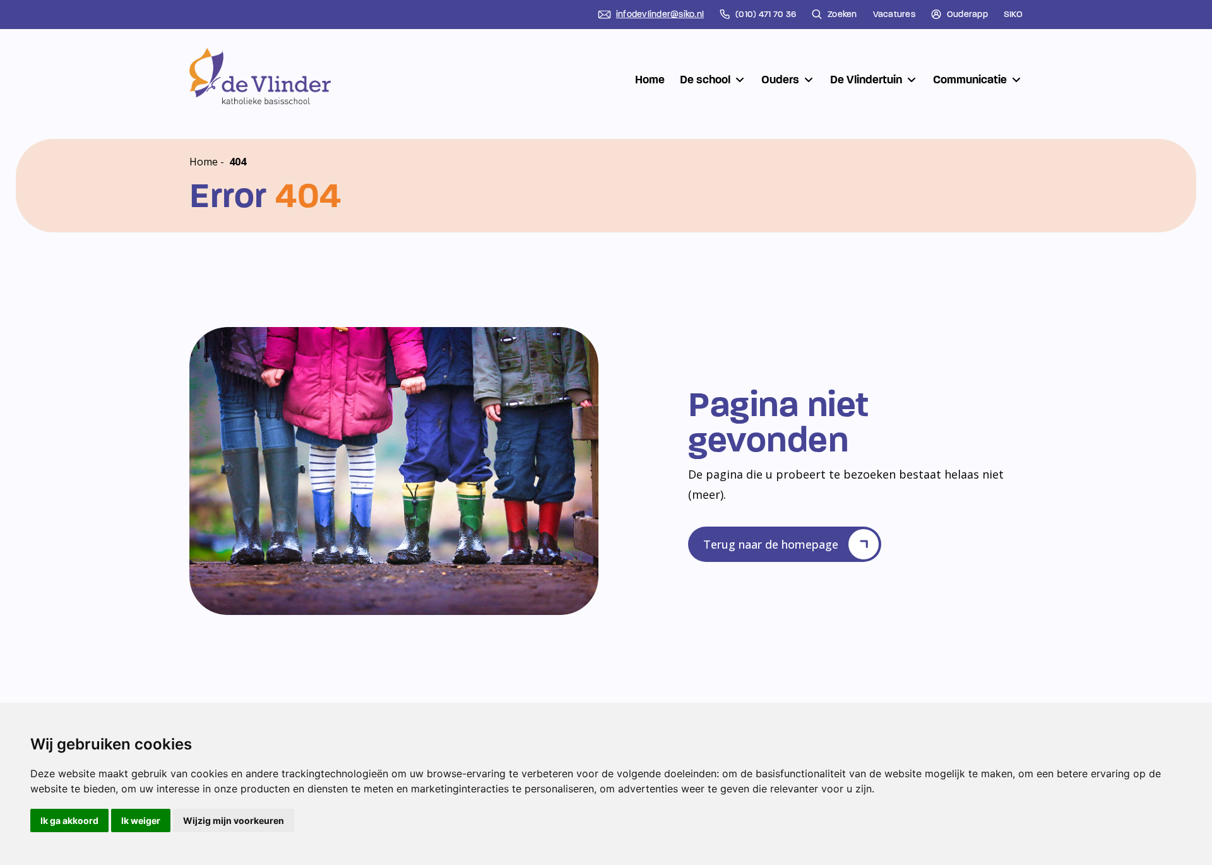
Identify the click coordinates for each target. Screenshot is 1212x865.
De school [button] (705, 79)
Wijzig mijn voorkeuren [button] (233, 820)
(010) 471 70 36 (765, 14)
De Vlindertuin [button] (866, 79)
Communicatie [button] (970, 79)
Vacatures (894, 14)
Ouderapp (967, 14)
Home (650, 79)
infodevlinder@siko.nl (660, 14)
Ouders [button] (780, 79)
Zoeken (842, 14)
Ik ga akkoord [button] (69, 820)
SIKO (1013, 14)
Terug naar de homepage (770, 544)
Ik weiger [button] (140, 820)
